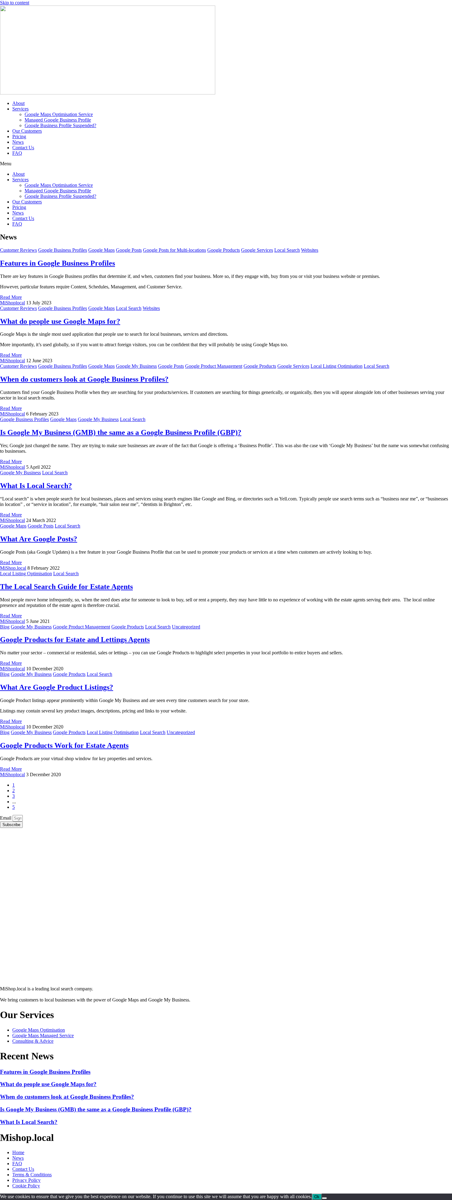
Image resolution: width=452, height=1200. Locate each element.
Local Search (287, 250)
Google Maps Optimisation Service (59, 114)
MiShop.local (13, 568)
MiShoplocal (12, 302)
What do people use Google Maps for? (60, 321)
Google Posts (129, 250)
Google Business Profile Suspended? (60, 125)
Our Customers (27, 131)
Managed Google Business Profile (58, 119)
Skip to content (14, 2)
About (18, 103)
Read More (11, 297)
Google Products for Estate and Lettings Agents (75, 640)
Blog (5, 626)
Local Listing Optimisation (337, 366)
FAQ (17, 153)
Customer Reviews (18, 250)
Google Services (257, 250)
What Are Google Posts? (38, 539)
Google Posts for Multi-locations (174, 250)
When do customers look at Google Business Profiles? (84, 379)
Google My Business (136, 366)
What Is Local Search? (36, 486)
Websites (309, 250)
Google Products (223, 250)
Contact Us (23, 147)
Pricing (19, 136)
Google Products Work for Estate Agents (64, 745)
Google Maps (101, 250)
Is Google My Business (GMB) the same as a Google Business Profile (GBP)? (120, 432)
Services (20, 108)
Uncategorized (186, 626)
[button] (226, 164)
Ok (316, 1196)
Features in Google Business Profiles (57, 263)
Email (6, 818)
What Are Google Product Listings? (56, 687)
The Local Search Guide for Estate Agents (66, 587)
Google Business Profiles (62, 250)
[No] (324, 1198)
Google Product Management (213, 366)
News (18, 142)
